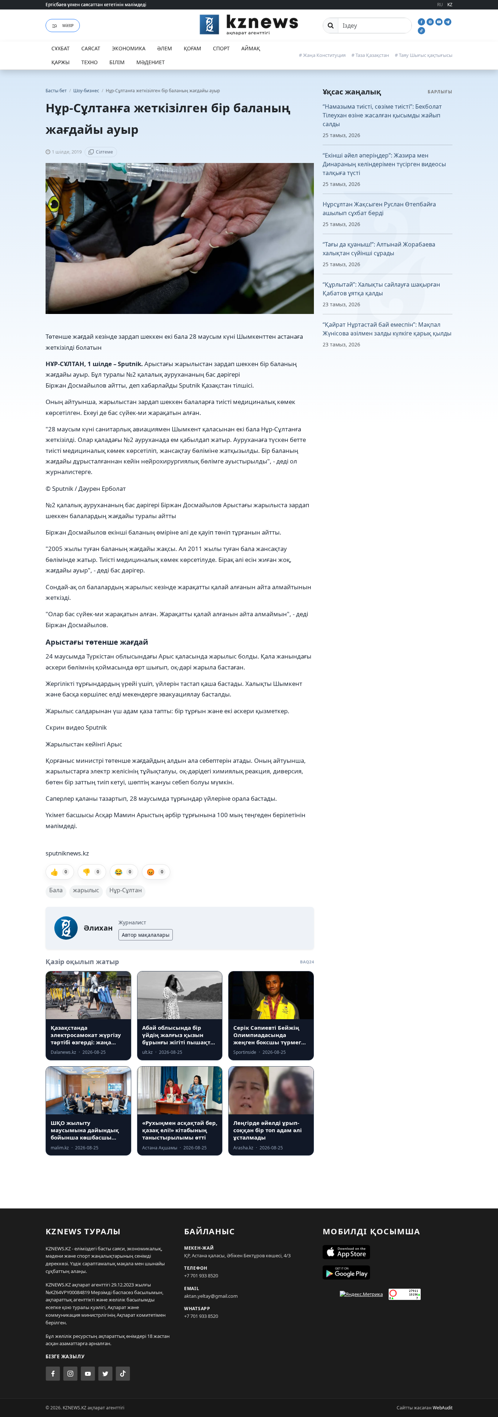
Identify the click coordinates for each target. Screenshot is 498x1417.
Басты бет (56, 91)
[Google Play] (387, 1272)
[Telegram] (447, 21)
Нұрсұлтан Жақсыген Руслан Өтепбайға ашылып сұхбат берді (379, 208)
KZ (449, 4)
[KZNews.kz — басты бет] (249, 24)
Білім (117, 62)
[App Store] (387, 1252)
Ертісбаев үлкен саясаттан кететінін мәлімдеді (96, 4)
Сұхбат (60, 48)
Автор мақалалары (146, 934)
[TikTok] (421, 30)
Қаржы (60, 62)
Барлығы (440, 92)
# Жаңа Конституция (322, 55)
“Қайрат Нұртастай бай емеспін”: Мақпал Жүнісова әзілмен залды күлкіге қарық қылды (387, 329)
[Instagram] (431, 21)
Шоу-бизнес (86, 91)
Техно (89, 62)
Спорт (221, 48)
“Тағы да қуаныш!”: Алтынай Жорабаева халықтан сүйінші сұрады (379, 248)
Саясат (90, 48)
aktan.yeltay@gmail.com (211, 1296)
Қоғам (192, 48)
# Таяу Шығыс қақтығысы (423, 55)
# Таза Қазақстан (370, 55)
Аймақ (250, 48)
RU (440, 4)
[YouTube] (439, 21)
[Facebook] (422, 21)
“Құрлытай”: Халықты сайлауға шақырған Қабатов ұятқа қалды (381, 288)
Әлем (164, 48)
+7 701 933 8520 (201, 1275)
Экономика (128, 48)
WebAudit (442, 1408)
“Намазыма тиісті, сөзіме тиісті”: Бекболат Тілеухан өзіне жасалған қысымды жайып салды (382, 115)
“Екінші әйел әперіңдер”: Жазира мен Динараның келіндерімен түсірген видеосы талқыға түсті (384, 164)
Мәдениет (150, 62)
